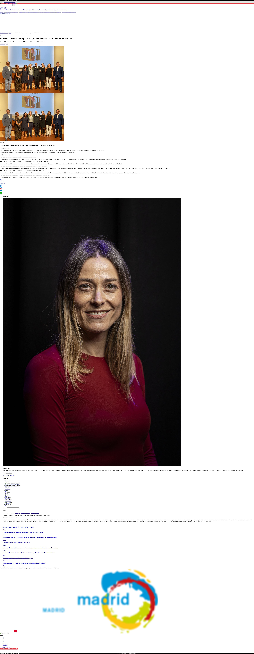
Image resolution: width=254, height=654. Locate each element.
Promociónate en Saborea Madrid (69, 12)
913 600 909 (2, 183)
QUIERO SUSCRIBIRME (8, 475)
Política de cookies (35, 513)
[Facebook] (127, 185)
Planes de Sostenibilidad (29, 12)
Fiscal (28, 9)
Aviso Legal (17, 513)
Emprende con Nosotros (5, 9)
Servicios (4, 8)
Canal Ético (5, 645)
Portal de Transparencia (62, 9)
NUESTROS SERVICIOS (9, 0)
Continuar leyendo (4, 44)
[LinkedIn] (127, 191)
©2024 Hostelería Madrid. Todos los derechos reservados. (127, 653)
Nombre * (5, 508)
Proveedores (21, 12)
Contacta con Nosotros (5, 647)
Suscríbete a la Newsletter (9, 648)
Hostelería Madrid (4, 33)
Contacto (4, 13)
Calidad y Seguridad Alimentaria (7, 12)
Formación (16, 12)
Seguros (47, 9)
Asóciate (8, 13)
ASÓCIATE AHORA (11, 3)
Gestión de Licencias (14, 9)
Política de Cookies (4, 652)
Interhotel (2, 180)
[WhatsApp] (127, 193)
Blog (1, 13)
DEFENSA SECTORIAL (9, 2)
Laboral (31, 9)
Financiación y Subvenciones (39, 9)
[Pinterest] (127, 189)
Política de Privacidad (25, 513)
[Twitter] (127, 187)
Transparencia (5, 644)
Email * (4, 510)
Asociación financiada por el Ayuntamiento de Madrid (9, 653)
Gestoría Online (3, 7)
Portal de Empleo (38, 12)
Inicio (1, 8)
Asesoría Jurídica (22, 9)
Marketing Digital (52, 9)
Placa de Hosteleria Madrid (55, 12)
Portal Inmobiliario (46, 12)
